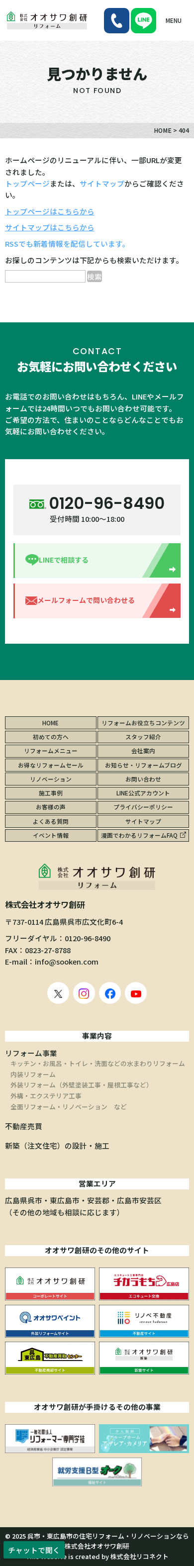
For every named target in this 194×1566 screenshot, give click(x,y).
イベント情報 (51, 835)
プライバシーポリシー (143, 806)
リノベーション (51, 779)
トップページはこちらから (50, 211)
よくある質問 (51, 821)
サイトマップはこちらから (50, 227)
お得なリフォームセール (51, 765)
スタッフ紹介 (143, 736)
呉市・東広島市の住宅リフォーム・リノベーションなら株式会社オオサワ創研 (108, 1541)
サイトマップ (102, 183)
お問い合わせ (143, 779)
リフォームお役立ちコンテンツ (143, 722)
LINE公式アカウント (143, 792)
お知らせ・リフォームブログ (143, 765)
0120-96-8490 (87, 938)
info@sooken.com (66, 961)
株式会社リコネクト (139, 1556)
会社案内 (143, 750)
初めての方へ (51, 736)
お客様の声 (51, 806)
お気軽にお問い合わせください (97, 366)
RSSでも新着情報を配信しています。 (67, 243)
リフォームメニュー (51, 750)
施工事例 (51, 792)
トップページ (27, 183)
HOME (50, 722)
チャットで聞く (34, 1550)
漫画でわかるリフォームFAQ (139, 835)
